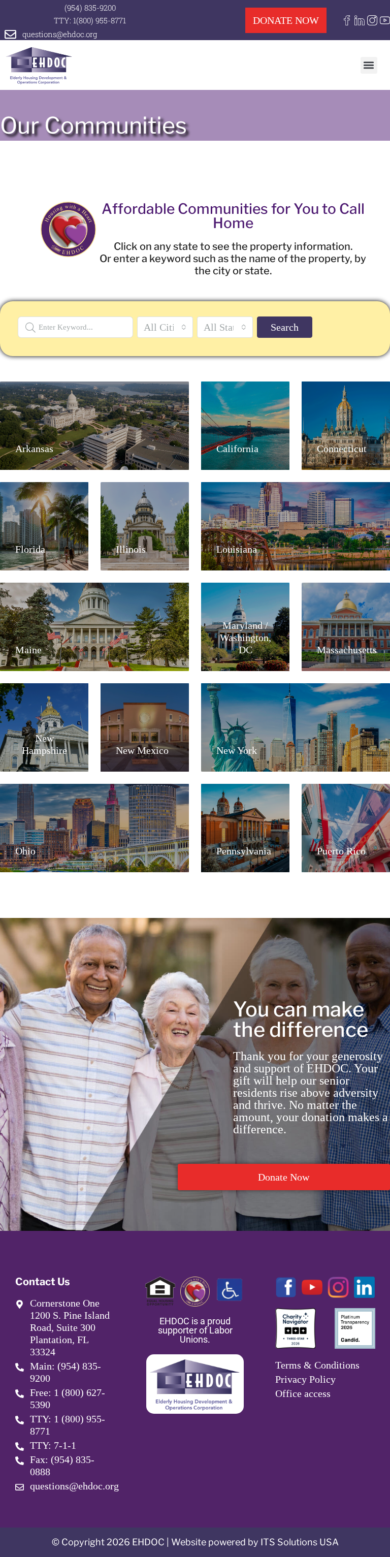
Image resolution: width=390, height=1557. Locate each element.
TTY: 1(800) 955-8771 (90, 20)
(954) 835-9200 (90, 8)
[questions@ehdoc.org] (10, 34)
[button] (369, 65)
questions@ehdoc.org (59, 34)
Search (285, 327)
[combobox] (165, 327)
